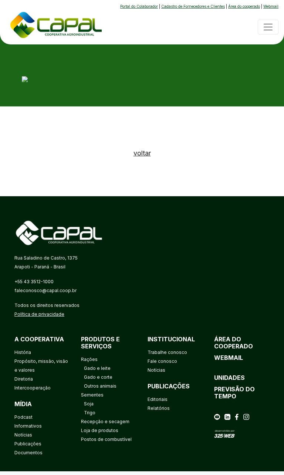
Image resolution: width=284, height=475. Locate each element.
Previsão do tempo (234, 392)
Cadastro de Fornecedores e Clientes (193, 6)
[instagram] (246, 416)
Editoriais (158, 399)
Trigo (89, 412)
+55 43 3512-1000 (34, 281)
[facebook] (237, 416)
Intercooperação (32, 388)
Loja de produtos (99, 430)
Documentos (28, 452)
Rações (89, 359)
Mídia (23, 404)
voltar (142, 153)
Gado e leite (97, 368)
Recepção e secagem (105, 421)
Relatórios (159, 408)
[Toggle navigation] (268, 27)
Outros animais (100, 386)
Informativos (28, 426)
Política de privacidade (39, 314)
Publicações (27, 443)
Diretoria (23, 379)
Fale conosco (162, 361)
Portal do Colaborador (139, 6)
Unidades (229, 377)
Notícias (23, 435)
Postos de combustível (106, 439)
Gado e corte (98, 377)
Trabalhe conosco (167, 352)
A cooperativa (39, 339)
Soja (89, 404)
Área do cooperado (244, 6)
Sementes (92, 395)
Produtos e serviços (100, 342)
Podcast (23, 417)
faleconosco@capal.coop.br (45, 290)
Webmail (270, 6)
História (22, 352)
